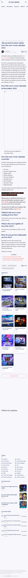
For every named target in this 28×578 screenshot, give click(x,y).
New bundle (5, 471)
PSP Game (19, 471)
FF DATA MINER (14, 2)
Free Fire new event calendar (8, 268)
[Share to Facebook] (22, 51)
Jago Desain (24, 576)
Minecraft (23, 6)
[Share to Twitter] (24, 51)
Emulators (5, 459)
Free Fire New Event (12, 265)
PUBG (4, 473)
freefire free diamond (7, 477)
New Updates (9, 6)
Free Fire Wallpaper (21, 463)
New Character (20, 467)
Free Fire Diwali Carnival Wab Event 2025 (13, 260)
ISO (17, 465)
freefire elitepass (20, 475)
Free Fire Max (6, 461)
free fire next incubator (7, 475)
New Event (16, 6)
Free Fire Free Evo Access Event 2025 (12, 256)
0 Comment (14, 52)
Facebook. (19, 209)
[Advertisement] (14, 24)
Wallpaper (19, 473)
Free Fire (3, 6)
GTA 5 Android (6, 465)
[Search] (26, 2)
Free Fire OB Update (7, 463)
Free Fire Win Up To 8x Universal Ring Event (13, 258)
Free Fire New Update (21, 461)
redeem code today (21, 477)
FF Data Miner (7, 51)
